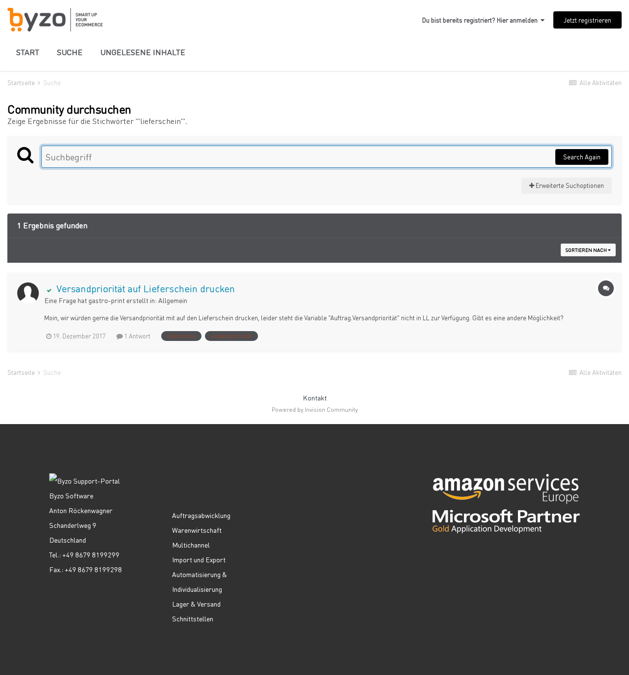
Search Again (581, 157)
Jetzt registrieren (587, 20)
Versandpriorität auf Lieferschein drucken (144, 288)
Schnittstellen (192, 618)
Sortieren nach (587, 250)
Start (27, 52)
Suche (70, 52)
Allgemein (172, 300)
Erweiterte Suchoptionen (569, 185)
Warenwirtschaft (197, 529)
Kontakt (315, 397)
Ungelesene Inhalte (142, 52)
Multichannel (191, 544)
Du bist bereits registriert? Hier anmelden (481, 20)
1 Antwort (136, 336)
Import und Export (199, 559)
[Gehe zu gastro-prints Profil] (28, 293)
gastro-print (106, 300)
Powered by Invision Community (315, 409)
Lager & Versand (196, 603)
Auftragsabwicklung (201, 515)
